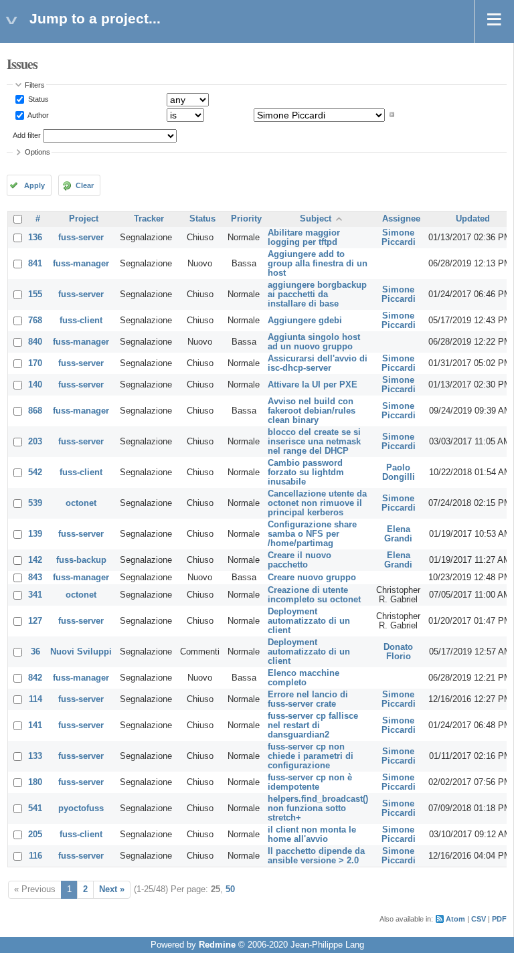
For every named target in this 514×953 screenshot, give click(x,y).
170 (35, 363)
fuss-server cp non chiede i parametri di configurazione (310, 756)
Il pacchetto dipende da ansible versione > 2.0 (316, 856)
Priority (246, 219)
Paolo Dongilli (398, 472)
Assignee (401, 219)
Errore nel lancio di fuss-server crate (308, 699)
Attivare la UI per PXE (312, 384)
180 (35, 782)
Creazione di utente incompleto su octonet (314, 595)
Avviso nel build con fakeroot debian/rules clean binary (311, 411)
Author (37, 114)
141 (35, 725)
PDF (499, 919)
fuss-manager (81, 263)
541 (35, 808)
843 (35, 577)
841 (35, 263)
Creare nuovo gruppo (312, 577)
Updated (473, 219)
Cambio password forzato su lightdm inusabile (306, 472)
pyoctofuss (81, 808)
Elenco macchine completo (303, 678)
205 (35, 834)
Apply (34, 185)
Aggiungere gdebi (305, 320)
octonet (81, 503)
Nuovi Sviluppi (81, 652)
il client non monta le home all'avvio (312, 834)
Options (37, 152)
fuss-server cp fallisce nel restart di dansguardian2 (313, 725)
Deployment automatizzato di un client (309, 621)
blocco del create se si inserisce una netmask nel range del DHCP (314, 442)
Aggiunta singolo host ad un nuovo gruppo (314, 342)
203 (35, 441)
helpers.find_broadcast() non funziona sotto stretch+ (318, 808)
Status (37, 99)
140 (35, 384)
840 (35, 342)
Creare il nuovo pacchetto (299, 560)
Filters (35, 85)
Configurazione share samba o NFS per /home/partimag (312, 534)
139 (35, 534)
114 (35, 699)
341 (35, 595)
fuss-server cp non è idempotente (310, 782)
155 (35, 294)
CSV (478, 919)
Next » (111, 889)
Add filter (27, 135)
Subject (315, 219)
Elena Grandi (398, 534)
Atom (455, 919)
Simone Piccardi (398, 237)
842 (35, 678)
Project (83, 219)
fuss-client (81, 320)
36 (35, 652)
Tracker (149, 219)
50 (230, 889)
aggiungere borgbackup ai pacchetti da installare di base (317, 294)
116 (35, 856)
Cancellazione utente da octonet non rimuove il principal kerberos (317, 503)
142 (35, 560)
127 (35, 621)
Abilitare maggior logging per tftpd (304, 237)
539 (35, 503)
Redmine (217, 945)
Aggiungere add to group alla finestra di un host (317, 264)
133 (35, 756)
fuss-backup (81, 560)
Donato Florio (398, 651)
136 (35, 237)
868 (35, 411)
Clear (85, 185)
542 (35, 472)
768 (35, 320)
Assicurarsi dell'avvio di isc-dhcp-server (317, 363)
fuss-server (81, 237)
